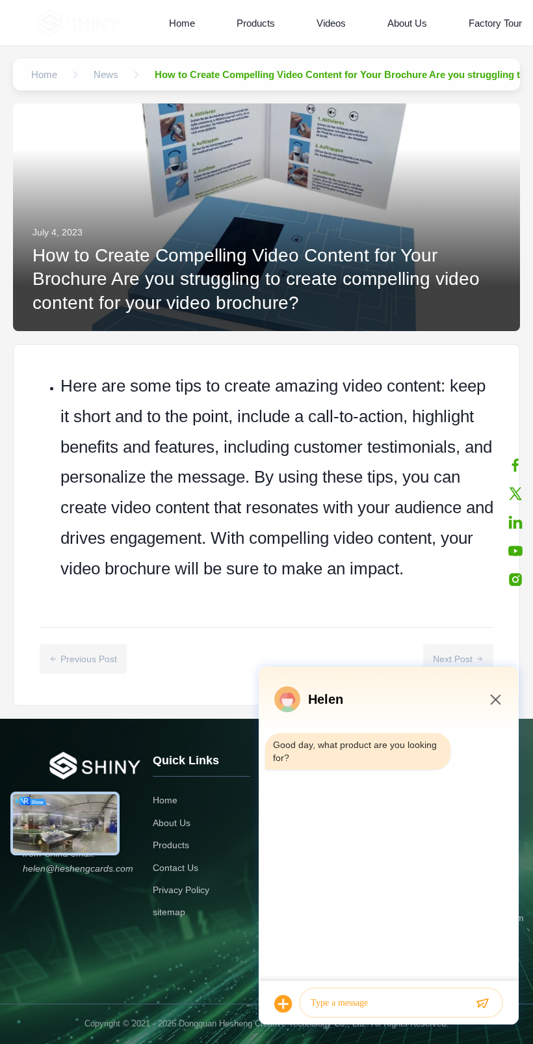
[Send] (482, 1003)
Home (182, 23)
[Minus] (495, 699)
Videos (331, 23)
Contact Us (175, 868)
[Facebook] (515, 465)
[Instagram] (515, 579)
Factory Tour (495, 23)
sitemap (169, 912)
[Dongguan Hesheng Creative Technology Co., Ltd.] (80, 23)
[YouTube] (515, 551)
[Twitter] (515, 493)
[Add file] (283, 1003)
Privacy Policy (181, 890)
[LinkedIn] (515, 522)
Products (256, 23)
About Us (407, 23)
